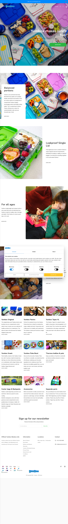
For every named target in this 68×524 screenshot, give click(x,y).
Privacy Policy (26, 450)
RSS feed (40, 475)
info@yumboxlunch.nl (62, 444)
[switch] (26, 269)
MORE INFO (58, 44)
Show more (4, 334)
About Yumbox (26, 440)
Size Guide (25, 442)
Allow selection (34, 274)
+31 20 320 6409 (60, 440)
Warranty (25, 446)
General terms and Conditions (27, 453)
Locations (41, 437)
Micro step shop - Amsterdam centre (44, 441)
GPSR (24, 455)
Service (56, 6)
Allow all (53, 274)
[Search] (63, 6)
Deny (14, 274)
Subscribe (45, 426)
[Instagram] (64, 467)
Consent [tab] (14, 251)
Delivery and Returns (27, 444)
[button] (2, 6)
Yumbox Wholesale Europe (29, 448)
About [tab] (53, 251)
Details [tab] (34, 251)
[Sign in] (60, 6)
